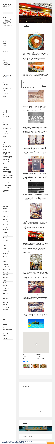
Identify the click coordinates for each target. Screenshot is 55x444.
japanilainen (5, 161)
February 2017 (5, 245)
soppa (5, 185)
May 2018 (4, 221)
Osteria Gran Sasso (6, 63)
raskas (4, 180)
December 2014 (5, 287)
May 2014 (4, 298)
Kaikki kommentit (6, 322)
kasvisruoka (7, 164)
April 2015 (4, 280)
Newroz (44, 85)
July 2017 (4, 237)
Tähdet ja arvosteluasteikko (7, 329)
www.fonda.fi (38, 354)
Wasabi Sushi (31, 87)
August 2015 (5, 274)
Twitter (5, 43)
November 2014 (5, 288)
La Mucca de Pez (5, 62)
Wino (4, 82)
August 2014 (5, 293)
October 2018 (5, 213)
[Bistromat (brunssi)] (35, 366)
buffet (5, 145)
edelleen (42, 314)
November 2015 (5, 269)
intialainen (5, 157)
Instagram (5, 45)
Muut (4, 340)
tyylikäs (5, 191)
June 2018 (4, 219)
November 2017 (5, 230)
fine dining (5, 153)
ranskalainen (11, 179)
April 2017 (4, 242)
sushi (4, 188)
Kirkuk (24, 87)
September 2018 (5, 214)
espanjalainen (5, 148)
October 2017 (5, 232)
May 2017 (4, 240)
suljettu (9, 185)
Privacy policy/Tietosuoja (7, 326)
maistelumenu (9, 174)
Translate (9, 76)
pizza (7, 179)
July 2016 (4, 256)
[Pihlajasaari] (26, 366)
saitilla (27, 132)
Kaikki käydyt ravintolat (7, 321)
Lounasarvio (5, 338)
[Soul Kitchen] (43, 366)
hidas (11, 156)
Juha (29, 376)
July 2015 (4, 275)
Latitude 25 (5, 91)
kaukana (5, 166)
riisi (7, 181)
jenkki (9, 161)
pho (11, 177)
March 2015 (5, 282)
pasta (9, 177)
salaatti (6, 183)
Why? (4, 39)
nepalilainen (10, 175)
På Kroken (4, 134)
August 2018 (5, 216)
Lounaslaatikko (8, 4)
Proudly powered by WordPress (27, 436)
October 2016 (5, 251)
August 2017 (5, 235)
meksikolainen (5, 175)
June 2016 (4, 258)
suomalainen (7, 187)
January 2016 (5, 266)
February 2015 (5, 283)
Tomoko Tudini (5, 67)
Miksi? (4, 30)
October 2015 (5, 271)
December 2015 (5, 267)
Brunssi (4, 335)
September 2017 (5, 234)
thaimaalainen (6, 190)
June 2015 (4, 277)
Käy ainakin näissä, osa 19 (7, 111)
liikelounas (8, 172)
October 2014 (5, 290)
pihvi (4, 179)
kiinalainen (8, 167)
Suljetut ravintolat (6, 327)
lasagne (4, 172)
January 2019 (5, 208)
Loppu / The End (5, 84)
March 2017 (5, 243)
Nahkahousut (25, 110)
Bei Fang (4, 96)
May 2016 (4, 259)
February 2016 (5, 264)
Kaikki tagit (8, 193)
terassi (7, 188)
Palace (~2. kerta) (6, 93)
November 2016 (5, 250)
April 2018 (4, 222)
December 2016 (5, 248)
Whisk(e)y (32, 314)
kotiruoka (6, 169)
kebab (9, 166)
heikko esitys (6, 154)
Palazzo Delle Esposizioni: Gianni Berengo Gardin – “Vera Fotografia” (7, 65)
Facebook (5, 41)
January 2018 (5, 227)
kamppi (4, 162)
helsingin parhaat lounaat (6, 156)
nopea (5, 177)
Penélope (4, 98)
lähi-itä (5, 174)
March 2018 (5, 224)
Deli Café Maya (8, 306)
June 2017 (4, 238)
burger (9, 145)
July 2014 (4, 295)
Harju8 (4, 90)
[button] (35, 13)
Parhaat (4, 341)
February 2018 (5, 226)
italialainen (9, 157)
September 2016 (5, 253)
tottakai (39, 132)
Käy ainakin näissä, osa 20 (7, 88)
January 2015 (5, 285)
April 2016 (4, 261)
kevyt (4, 167)
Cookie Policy (22, 442)
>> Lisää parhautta (6, 116)
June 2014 (4, 296)
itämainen (6, 159)
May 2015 (4, 279)
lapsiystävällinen (7, 171)
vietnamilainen (9, 191)
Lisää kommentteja (7, 315)
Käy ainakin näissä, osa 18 (7, 112)
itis (39, 376)
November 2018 (5, 211)
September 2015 (5, 272)
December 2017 (5, 229)
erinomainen (7, 147)
